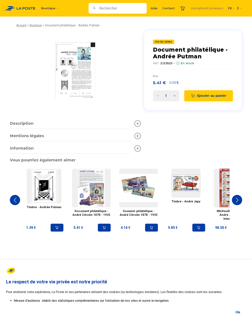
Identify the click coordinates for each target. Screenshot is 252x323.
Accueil (21, 25)
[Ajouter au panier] (57, 228)
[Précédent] (15, 200)
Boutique (48, 8)
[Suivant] (237, 200)
